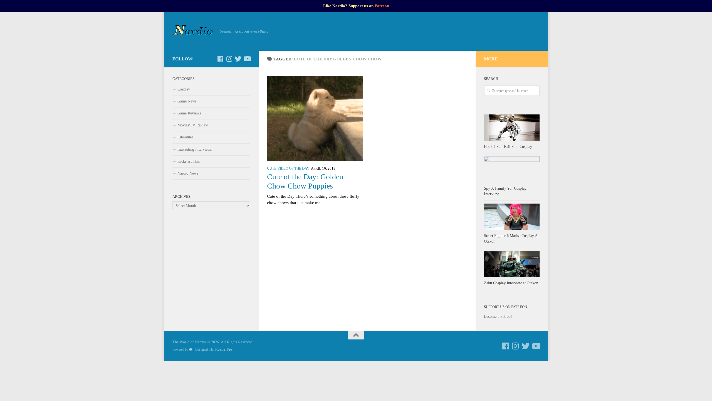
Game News (186, 101)
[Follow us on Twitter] (238, 58)
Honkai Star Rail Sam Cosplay (508, 147)
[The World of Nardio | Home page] (193, 31)
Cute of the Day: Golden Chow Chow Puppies (305, 181)
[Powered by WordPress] (190, 349)
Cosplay (183, 89)
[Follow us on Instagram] (229, 58)
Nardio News (187, 173)
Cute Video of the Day (288, 168)
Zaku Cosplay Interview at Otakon (511, 283)
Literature (185, 137)
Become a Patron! (498, 316)
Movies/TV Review (192, 125)
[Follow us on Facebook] (220, 58)
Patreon (382, 6)
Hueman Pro (223, 349)
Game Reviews (189, 113)
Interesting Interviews (194, 149)
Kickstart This (188, 161)
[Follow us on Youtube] (247, 58)
